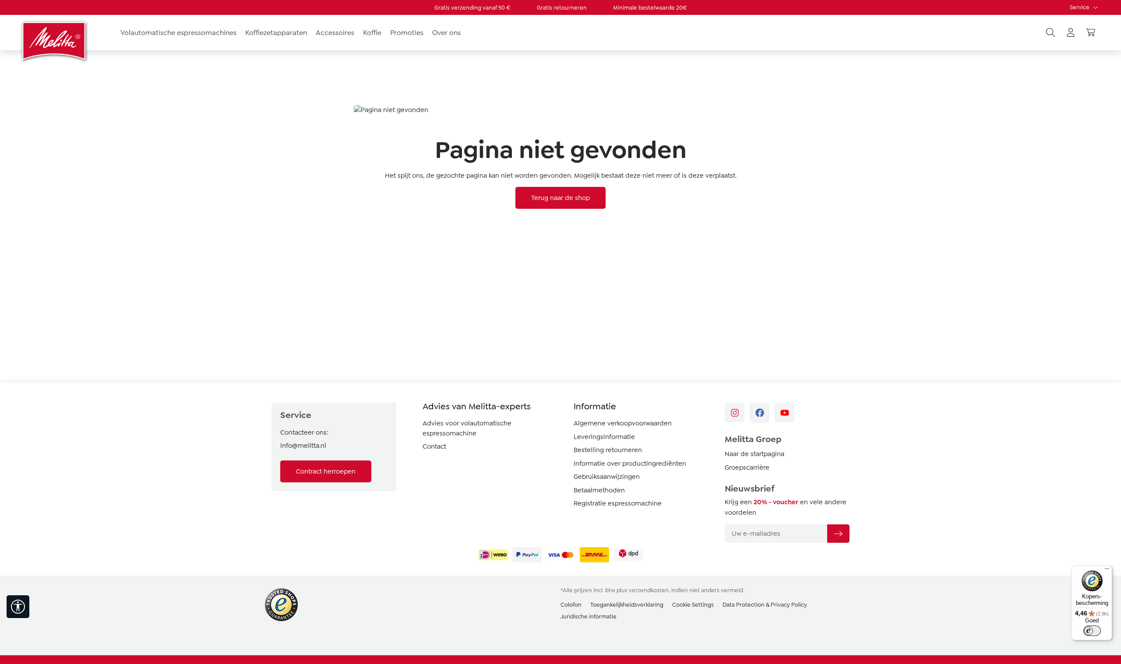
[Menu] (1107, 571)
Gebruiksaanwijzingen (607, 476)
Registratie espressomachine (618, 503)
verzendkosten (649, 590)
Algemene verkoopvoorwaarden (623, 423)
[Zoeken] (1050, 33)
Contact (434, 446)
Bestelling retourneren (608, 450)
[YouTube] (784, 412)
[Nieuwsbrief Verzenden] (838, 533)
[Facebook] (759, 412)
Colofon (571, 604)
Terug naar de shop (560, 197)
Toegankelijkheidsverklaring (626, 604)
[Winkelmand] (1090, 33)
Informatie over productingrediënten (630, 463)
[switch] (1092, 630)
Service (1080, 7)
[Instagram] (734, 412)
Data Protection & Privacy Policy (765, 604)
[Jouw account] (1070, 33)
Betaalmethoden (599, 490)
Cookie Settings (693, 604)
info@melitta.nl (303, 445)
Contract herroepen (326, 471)
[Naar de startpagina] (55, 40)
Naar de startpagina (754, 454)
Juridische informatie (588, 616)
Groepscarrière (747, 467)
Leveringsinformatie (604, 436)
